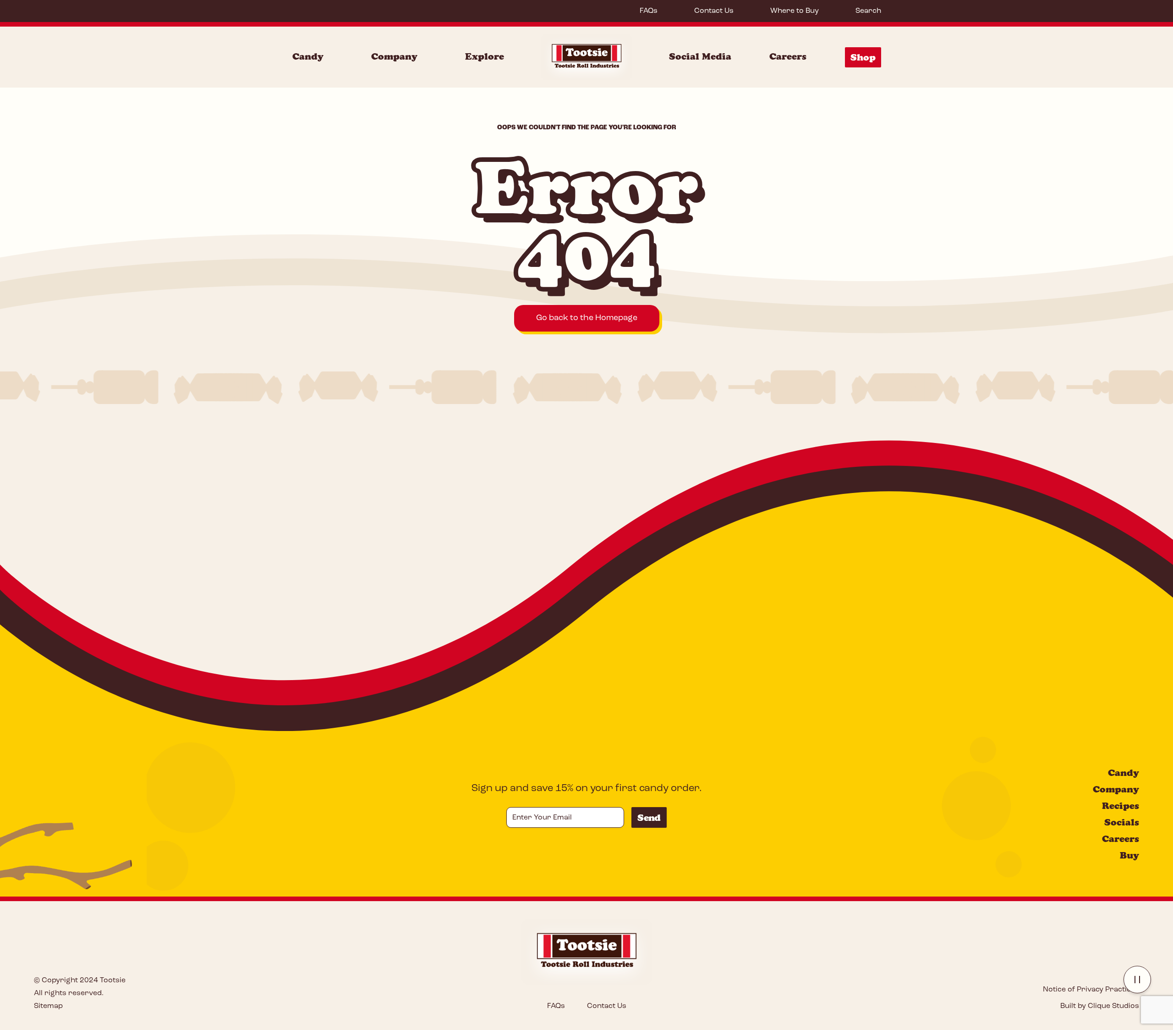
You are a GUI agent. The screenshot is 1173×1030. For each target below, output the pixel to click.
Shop (863, 57)
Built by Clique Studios (1099, 1006)
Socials (1121, 822)
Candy (307, 56)
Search (868, 11)
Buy (1129, 855)
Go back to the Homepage (586, 318)
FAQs (649, 11)
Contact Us (714, 11)
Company (394, 56)
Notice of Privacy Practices (1091, 989)
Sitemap (48, 1006)
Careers (787, 56)
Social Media (700, 56)
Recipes (1120, 805)
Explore (484, 56)
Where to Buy (794, 11)
